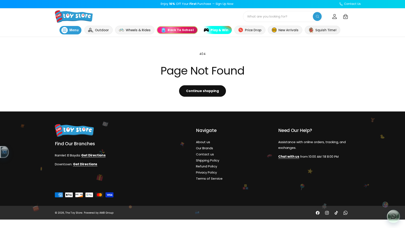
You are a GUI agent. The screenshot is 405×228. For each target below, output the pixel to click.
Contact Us (352, 4)
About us (203, 142)
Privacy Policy (206, 172)
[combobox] (283, 16)
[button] (345, 16)
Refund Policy (206, 166)
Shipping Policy (207, 160)
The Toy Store (73, 212)
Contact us (205, 154)
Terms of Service (209, 178)
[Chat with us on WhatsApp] (393, 216)
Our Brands (204, 148)
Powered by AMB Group (98, 212)
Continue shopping (202, 91)
